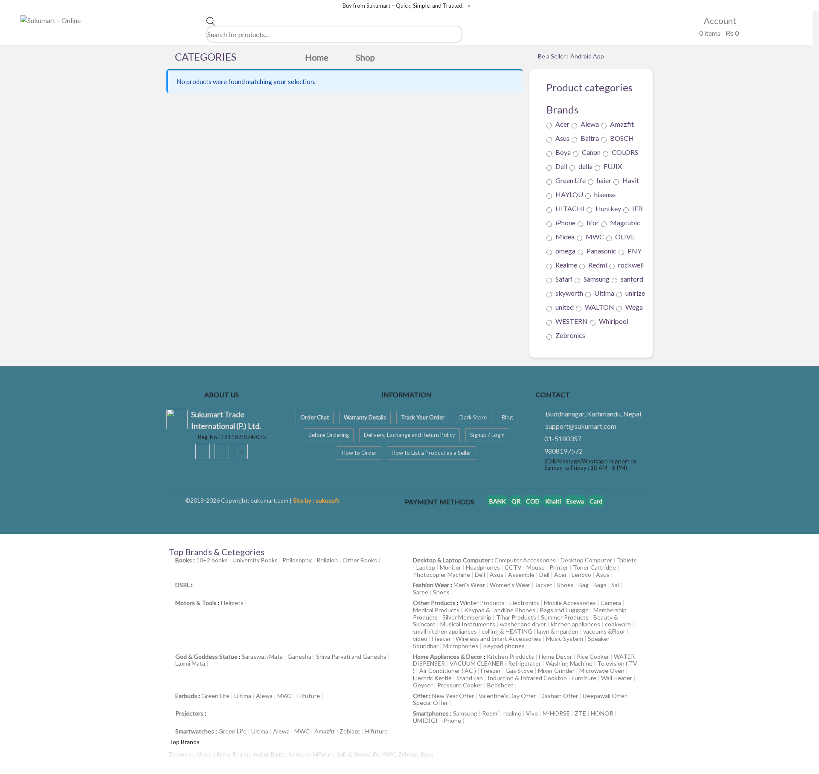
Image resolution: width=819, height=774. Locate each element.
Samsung (597, 279)
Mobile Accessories (570, 602)
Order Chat (314, 417)
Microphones (460, 645)
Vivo (532, 713)
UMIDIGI (425, 720)
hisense (605, 194)
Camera (611, 602)
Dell (561, 166)
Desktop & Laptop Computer (451, 560)
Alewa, (205, 754)
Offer (420, 695)
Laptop (425, 567)
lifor (593, 222)
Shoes (565, 584)
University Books (255, 560)
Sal (615, 584)
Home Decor (555, 656)
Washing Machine (569, 663)
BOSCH (622, 138)
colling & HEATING (507, 631)
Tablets (627, 560)
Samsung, (300, 754)
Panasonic (601, 251)
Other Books (360, 560)
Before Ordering (328, 434)
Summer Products (565, 617)
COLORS (625, 152)
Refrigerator (524, 663)
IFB (637, 208)
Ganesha (299, 656)
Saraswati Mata (262, 656)
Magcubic (625, 222)
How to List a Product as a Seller (431, 452)
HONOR (602, 713)
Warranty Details (365, 417)
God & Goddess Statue (206, 656)
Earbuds (186, 695)
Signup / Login (487, 434)
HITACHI (569, 208)
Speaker (599, 638)
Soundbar (426, 645)
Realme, (243, 754)
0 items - (718, 33)
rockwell (631, 265)
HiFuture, (325, 754)
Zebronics (570, 335)
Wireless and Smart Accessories (498, 638)
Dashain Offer (559, 695)
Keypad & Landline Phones (499, 610)
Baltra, (279, 754)
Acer (562, 124)
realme (512, 713)
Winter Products (482, 602)
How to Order (359, 452)
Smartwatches (194, 731)
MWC (595, 237)
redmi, (262, 754)
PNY (634, 251)
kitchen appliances (575, 624)
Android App (587, 56)
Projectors (189, 713)
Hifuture (308, 695)
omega (565, 251)
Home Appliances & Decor (447, 656)
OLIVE (625, 237)
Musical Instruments (467, 624)
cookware (618, 624)
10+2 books (212, 560)
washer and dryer (523, 624)
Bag (583, 584)
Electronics (524, 602)
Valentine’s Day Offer (507, 695)
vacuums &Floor (604, 631)
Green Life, (367, 754)
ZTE (580, 713)
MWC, (389, 754)
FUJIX (613, 166)
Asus (562, 138)
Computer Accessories (525, 560)
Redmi (597, 265)
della (585, 166)
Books (183, 560)
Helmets (232, 602)
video (420, 638)
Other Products (434, 602)
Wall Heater (616, 677)
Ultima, (223, 754)
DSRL (182, 584)
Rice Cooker (593, 656)
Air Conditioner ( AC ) (447, 670)
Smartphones (431, 713)
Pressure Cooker (459, 685)
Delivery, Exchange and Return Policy (409, 434)
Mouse (535, 567)
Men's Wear (469, 584)
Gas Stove (519, 670)
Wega (634, 307)
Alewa (590, 124)
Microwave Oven (601, 670)
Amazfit (622, 124)
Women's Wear (510, 584)
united (564, 307)
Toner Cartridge (594, 567)
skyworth (569, 293)
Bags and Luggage (564, 610)
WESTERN (571, 321)
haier (604, 180)
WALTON (599, 307)
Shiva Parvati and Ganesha (351, 656)
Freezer (491, 670)
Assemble (521, 574)
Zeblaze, (409, 754)
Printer (558, 567)
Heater (441, 638)
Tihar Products (516, 617)
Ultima (604, 293)
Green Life (570, 180)
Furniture (584, 677)
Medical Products (436, 610)
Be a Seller (552, 56)
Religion (327, 560)
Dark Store (473, 417)
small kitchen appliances (445, 631)
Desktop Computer (586, 560)
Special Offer (430, 702)
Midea (565, 237)
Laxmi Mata (190, 663)
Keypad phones (504, 645)
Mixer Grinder (556, 670)
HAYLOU (569, 194)
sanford (632, 279)
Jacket (543, 584)
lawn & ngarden (557, 631)
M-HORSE (556, 713)
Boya (563, 152)
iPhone (565, 222)
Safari (563, 279)
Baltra (590, 138)
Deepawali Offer (605, 695)
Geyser (423, 685)
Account (719, 20)
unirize (635, 293)
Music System (564, 638)
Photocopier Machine (441, 574)
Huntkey (608, 208)
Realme (566, 265)
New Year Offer (453, 695)
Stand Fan (469, 677)
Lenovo (581, 574)
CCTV (513, 567)
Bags (600, 584)
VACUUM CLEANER (476, 663)
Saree (420, 592)
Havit (630, 180)
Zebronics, (182, 754)
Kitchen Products (510, 656)
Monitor (450, 567)
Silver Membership (466, 617)
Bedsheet (500, 685)
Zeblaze (350, 731)
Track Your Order (422, 417)
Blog (507, 417)
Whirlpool (613, 321)
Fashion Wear (431, 584)
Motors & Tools (196, 602)
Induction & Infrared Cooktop (527, 677)
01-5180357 (562, 438)
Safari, (345, 754)
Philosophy (297, 560)
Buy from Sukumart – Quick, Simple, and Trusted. (403, 6)
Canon (591, 152)
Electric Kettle (432, 677)
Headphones (483, 567)
